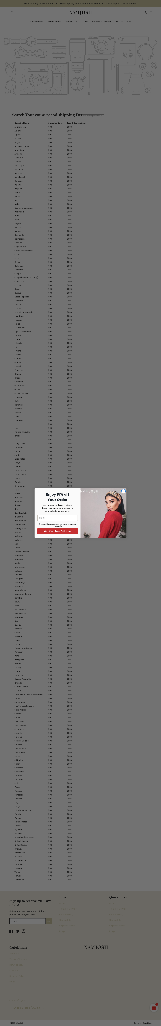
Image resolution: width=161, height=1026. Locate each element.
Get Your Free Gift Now (57, 531)
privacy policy (58, 526)
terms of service (69, 524)
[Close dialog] (123, 491)
